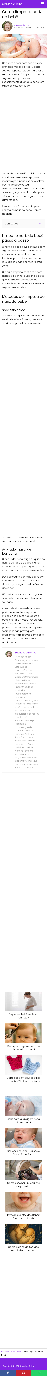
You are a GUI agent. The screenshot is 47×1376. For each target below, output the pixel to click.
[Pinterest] (23, 1373)
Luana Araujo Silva (21, 25)
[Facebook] (8, 1373)
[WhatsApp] (39, 1373)
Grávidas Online (12, 4)
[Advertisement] (21, 129)
